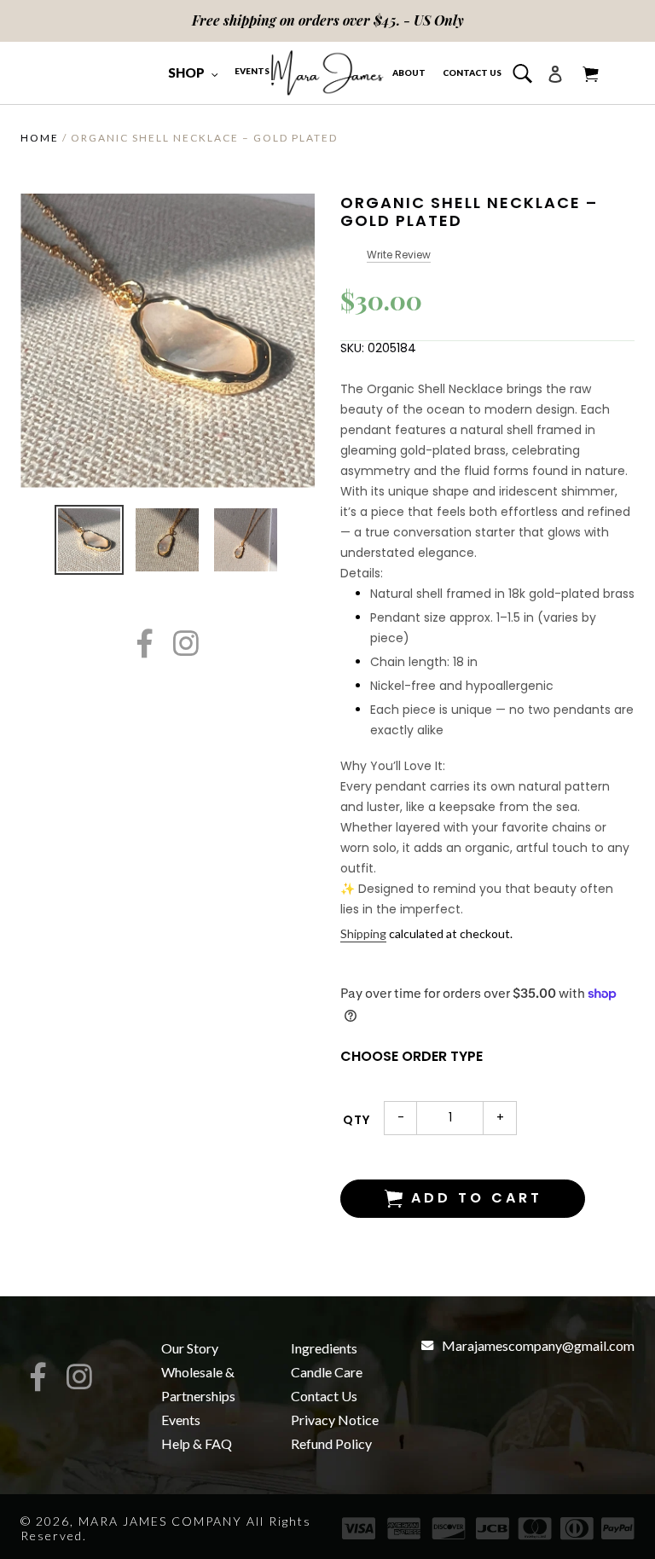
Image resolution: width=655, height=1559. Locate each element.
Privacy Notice (335, 1419)
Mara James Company (160, 1521)
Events (180, 1419)
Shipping (363, 933)
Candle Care (326, 1372)
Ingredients (324, 1348)
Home (39, 137)
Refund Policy (331, 1443)
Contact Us (324, 1396)
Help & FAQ (196, 1443)
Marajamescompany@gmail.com (538, 1345)
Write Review (399, 254)
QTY (356, 1119)
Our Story (189, 1348)
